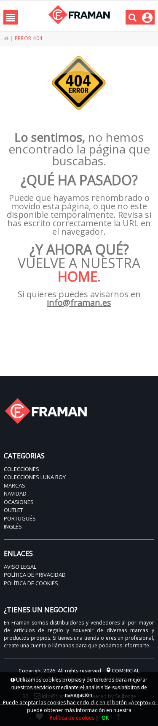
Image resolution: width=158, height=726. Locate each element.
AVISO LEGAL (20, 566)
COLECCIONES (21, 469)
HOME (77, 276)
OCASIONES (19, 502)
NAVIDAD (15, 493)
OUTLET (13, 510)
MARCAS (14, 485)
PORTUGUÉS (20, 518)
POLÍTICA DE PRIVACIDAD (35, 574)
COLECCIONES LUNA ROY (35, 477)
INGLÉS (13, 526)
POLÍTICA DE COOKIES (31, 583)
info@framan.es (79, 302)
